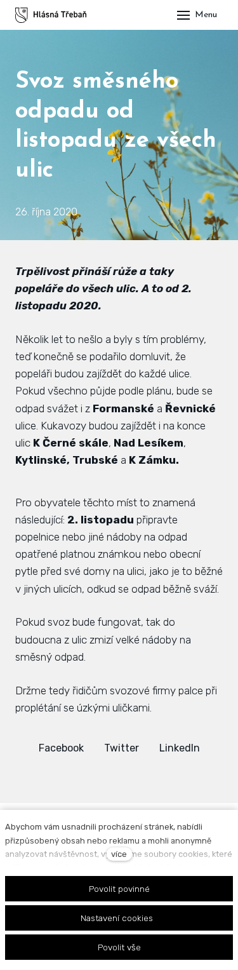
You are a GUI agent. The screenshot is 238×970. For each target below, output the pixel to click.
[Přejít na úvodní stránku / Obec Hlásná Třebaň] (50, 15)
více (119, 854)
